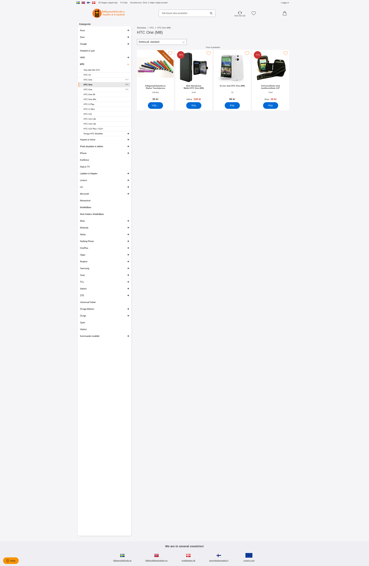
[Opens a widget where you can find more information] (11, 561)
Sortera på (149, 42)
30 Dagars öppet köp (107, 2)
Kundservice (136, 2)
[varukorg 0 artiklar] (285, 13)
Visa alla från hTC (92, 70)
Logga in (285, 2)
